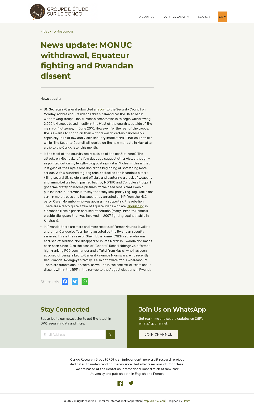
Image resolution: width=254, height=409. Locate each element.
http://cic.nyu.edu (154, 400)
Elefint (186, 400)
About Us (146, 16)
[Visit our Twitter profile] (131, 383)
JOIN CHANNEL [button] (158, 334)
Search (204, 16)
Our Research (175, 16)
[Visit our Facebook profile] (120, 383)
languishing (135, 206)
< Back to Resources (57, 31)
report (101, 109)
